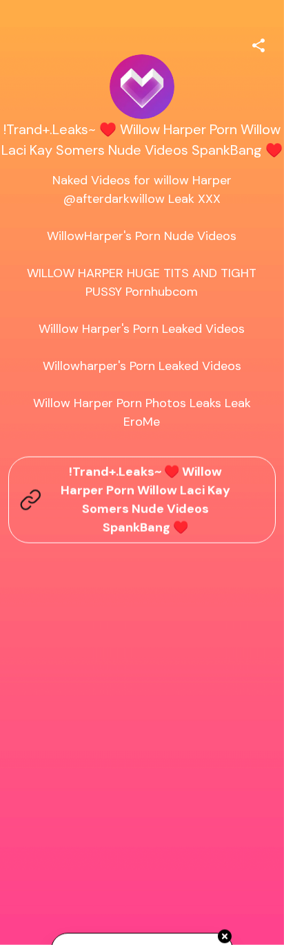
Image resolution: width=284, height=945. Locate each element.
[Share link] (258, 43)
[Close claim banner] (225, 937)
